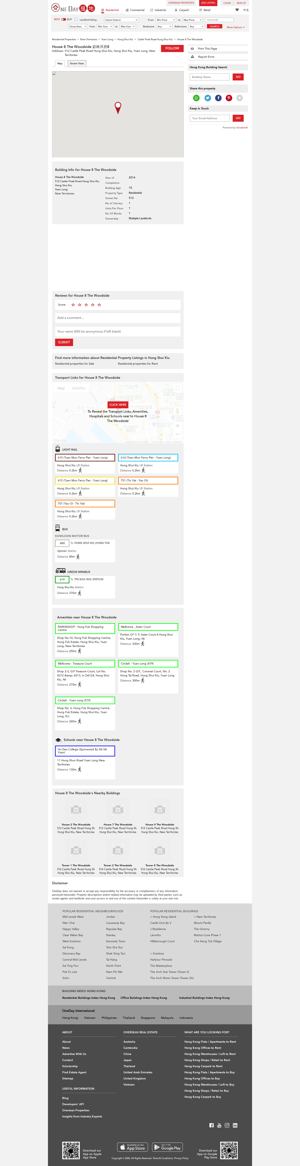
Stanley (111, 935)
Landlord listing (88, 19)
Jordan (110, 917)
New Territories (205, 917)
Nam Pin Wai (114, 972)
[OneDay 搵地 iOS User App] (133, 1147)
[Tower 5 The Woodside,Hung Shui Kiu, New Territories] (159, 850)
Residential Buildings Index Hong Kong (88, 998)
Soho (65, 978)
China (127, 1054)
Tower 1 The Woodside (76, 865)
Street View (77, 63)
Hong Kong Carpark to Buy (202, 1097)
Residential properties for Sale (74, 364)
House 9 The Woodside (160, 824)
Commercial (137, 10)
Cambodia (130, 1048)
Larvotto (155, 935)
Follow (172, 48)
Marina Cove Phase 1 (207, 935)
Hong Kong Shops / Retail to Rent (207, 1060)
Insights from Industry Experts (82, 1116)
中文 (246, 10)
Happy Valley (70, 929)
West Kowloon (71, 941)
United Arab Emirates (137, 1072)
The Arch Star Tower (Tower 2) (169, 972)
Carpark (184, 10)
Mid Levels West (72, 917)
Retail (207, 10)
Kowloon (157, 954)
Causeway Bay (115, 923)
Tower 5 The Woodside (160, 865)
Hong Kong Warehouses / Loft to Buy (209, 1085)
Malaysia (167, 1018)
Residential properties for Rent (138, 364)
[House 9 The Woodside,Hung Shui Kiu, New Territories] (159, 809)
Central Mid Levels (74, 960)
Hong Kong (70, 1018)
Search (214, 26)
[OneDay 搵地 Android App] (167, 1147)
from (92, 26)
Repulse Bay (114, 929)
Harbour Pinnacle (161, 960)
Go (238, 77)
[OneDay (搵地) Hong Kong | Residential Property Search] (73, 7)
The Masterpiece (161, 966)
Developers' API (73, 1104)
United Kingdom (134, 1078)
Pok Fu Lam (69, 972)
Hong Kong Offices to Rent (202, 1048)
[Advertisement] (118, 257)
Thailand (129, 1018)
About (66, 1042)
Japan (127, 1060)
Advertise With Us (74, 1054)
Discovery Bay (71, 954)
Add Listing (208, 2)
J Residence (158, 929)
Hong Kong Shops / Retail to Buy (206, 1091)
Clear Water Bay (72, 935)
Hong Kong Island (163, 917)
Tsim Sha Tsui (114, 947)
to (179, 20)
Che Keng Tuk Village (208, 941)
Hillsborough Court (162, 941)
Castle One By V (160, 923)
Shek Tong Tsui (115, 954)
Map (59, 63)
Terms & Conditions (163, 1158)
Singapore (148, 1018)
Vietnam (90, 1018)
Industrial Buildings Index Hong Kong (204, 998)
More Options (234, 27)
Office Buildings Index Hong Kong (144, 998)
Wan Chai (68, 923)
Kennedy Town (115, 941)
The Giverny (202, 929)
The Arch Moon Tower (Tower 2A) (172, 978)
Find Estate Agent (74, 1072)
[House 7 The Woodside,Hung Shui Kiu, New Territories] (118, 809)
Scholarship (70, 1066)
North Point (113, 966)
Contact (67, 1060)
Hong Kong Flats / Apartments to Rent (210, 1042)
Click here (118, 405)
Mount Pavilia (202, 923)
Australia (129, 1042)
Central (111, 978)
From (151, 20)
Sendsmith (242, 127)
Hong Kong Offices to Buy (202, 1078)
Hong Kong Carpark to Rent (203, 1066)
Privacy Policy (181, 1158)
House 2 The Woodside (76, 824)
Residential (112, 10)
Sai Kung (68, 947)
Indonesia (186, 1018)
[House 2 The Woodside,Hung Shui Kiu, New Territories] (76, 809)
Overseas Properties (181, 2)
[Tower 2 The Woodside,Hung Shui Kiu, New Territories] (118, 850)
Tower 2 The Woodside (118, 865)
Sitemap (67, 1078)
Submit (64, 342)
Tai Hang (111, 960)
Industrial (160, 10)
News (66, 1048)
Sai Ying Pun (70, 966)
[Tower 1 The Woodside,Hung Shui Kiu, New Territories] (76, 850)
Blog (65, 1098)
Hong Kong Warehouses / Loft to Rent (210, 1054)
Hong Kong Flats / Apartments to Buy (209, 1072)
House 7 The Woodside (118, 824)
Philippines (109, 1018)
